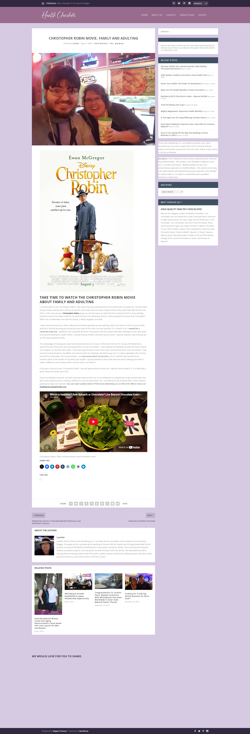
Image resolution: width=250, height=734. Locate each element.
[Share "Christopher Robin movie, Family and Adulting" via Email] (112, 503)
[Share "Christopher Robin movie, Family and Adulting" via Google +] (81, 503)
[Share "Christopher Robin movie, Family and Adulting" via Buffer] (102, 503)
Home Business (101, 43)
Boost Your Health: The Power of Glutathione (181, 83)
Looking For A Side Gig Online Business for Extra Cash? (137, 596)
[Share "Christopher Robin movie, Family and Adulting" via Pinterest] (91, 503)
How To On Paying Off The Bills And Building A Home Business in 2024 (184, 134)
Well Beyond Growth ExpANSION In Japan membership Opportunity (77, 596)
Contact (171, 15)
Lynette (76, 43)
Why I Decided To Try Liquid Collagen (73, 3)
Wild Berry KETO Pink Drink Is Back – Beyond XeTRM (184, 96)
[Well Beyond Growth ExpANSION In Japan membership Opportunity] (78, 581)
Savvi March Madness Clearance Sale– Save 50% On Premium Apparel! (188, 125)
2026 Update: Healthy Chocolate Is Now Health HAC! (184, 75)
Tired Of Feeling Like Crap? (172, 105)
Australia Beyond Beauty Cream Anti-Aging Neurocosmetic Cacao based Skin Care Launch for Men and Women (48, 623)
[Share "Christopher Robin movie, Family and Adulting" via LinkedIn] (96, 503)
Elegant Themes (60, 731)
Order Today (187, 15)
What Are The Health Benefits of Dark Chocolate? (182, 90)
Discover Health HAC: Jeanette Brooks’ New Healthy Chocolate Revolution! (184, 67)
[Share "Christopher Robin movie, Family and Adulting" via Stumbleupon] (107, 503)
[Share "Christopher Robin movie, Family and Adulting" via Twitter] (76, 503)
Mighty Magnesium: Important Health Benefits (181, 111)
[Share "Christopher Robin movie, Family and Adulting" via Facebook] (70, 503)
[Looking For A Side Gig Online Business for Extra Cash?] (139, 581)
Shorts (202, 15)
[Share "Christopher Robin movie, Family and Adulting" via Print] (117, 503)
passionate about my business (95, 356)
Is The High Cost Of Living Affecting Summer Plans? (183, 117)
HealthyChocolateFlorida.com (53, 387)
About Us (157, 15)
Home (144, 15)
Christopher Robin (71, 313)
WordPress (83, 731)
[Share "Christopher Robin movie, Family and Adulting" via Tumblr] (86, 503)
